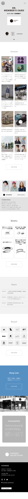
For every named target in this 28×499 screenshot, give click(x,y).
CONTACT (3, 469)
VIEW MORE (14, 167)
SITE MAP (3, 470)
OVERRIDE (3, 475)
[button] (10, 39)
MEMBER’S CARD (11, 470)
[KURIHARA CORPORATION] (7, 482)
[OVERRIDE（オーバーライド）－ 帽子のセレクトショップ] (3, 3)
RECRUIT (9, 469)
